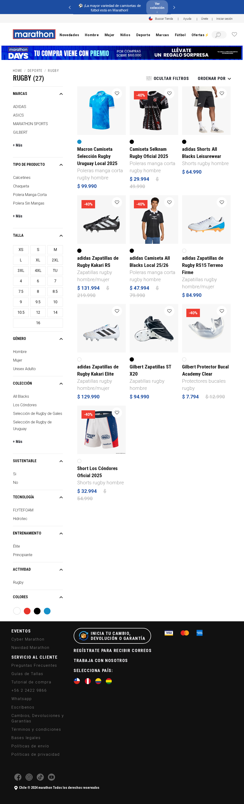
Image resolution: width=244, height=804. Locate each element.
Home (17, 71)
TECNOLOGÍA (23, 497)
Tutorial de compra (31, 682)
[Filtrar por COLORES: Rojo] (27, 611)
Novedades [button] (69, 35)
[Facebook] (17, 779)
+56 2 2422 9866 (29, 690)
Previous (69, 7)
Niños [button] (125, 35)
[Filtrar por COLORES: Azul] (47, 611)
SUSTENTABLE (24, 461)
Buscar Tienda (164, 18)
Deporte (35, 71)
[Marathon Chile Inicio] (34, 34)
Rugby (53, 71)
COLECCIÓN (22, 383)
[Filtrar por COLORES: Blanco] (17, 611)
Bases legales (26, 737)
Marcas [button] (162, 35)
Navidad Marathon (30, 647)
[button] (224, 18)
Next (174, 7)
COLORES (20, 597)
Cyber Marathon (28, 639)
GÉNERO (19, 338)
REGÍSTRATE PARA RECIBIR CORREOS (113, 650)
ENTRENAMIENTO (27, 533)
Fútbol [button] (180, 35)
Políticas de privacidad (35, 754)
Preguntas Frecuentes (34, 665)
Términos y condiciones (36, 729)
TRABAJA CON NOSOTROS (101, 660)
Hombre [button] (92, 35)
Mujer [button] (110, 35)
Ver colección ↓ (157, 8)
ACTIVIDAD (22, 569)
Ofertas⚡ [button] (200, 35)
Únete (204, 18)
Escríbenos (23, 707)
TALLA (18, 235)
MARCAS (20, 93)
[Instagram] (29, 779)
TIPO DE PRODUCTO (29, 164)
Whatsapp (21, 698)
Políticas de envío (30, 746)
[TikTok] (40, 779)
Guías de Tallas (27, 674)
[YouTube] (51, 779)
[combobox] (219, 35)
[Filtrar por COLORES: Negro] (37, 611)
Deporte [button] (143, 35)
